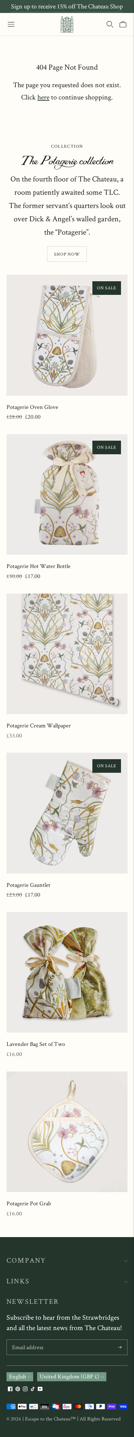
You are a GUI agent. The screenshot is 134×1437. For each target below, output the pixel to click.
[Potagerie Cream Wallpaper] (67, 654)
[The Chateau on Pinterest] (17, 1389)
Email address (27, 1340)
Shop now (67, 254)
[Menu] (11, 24)
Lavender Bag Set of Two (36, 1044)
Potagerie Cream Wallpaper (39, 725)
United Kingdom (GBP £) (69, 1376)
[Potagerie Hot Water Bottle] (67, 494)
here (43, 96)
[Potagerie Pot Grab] (67, 1132)
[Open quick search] (109, 24)
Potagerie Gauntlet (28, 884)
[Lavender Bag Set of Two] (67, 972)
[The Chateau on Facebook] (10, 1389)
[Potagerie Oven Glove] (67, 335)
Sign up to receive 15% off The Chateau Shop (67, 6)
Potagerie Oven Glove (32, 407)
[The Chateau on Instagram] (25, 1389)
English (17, 1376)
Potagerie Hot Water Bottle (39, 566)
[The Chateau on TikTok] (32, 1389)
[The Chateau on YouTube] (40, 1389)
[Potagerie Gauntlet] (67, 813)
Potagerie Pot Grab (29, 1203)
